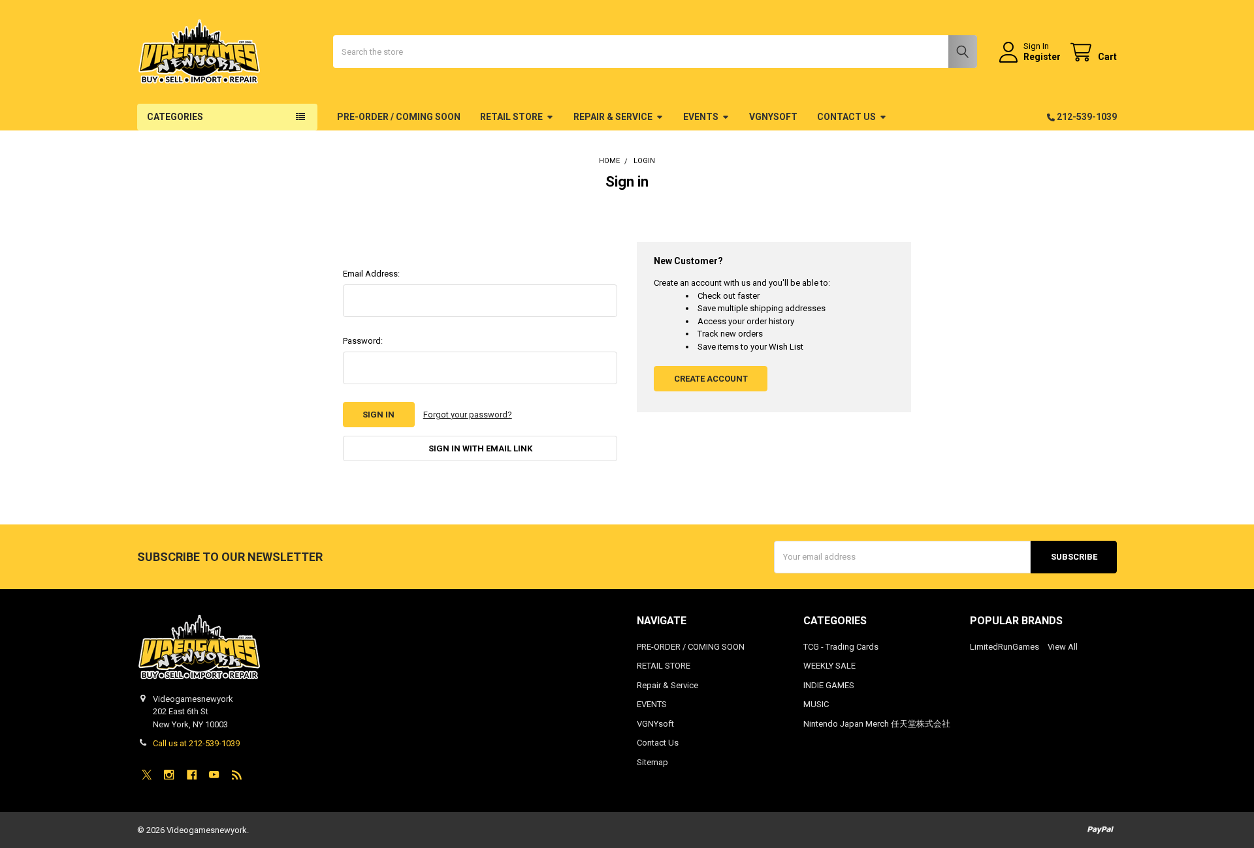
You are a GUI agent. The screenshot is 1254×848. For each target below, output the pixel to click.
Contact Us (846, 117)
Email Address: (371, 274)
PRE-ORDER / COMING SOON (398, 117)
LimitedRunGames (1004, 647)
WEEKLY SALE (829, 666)
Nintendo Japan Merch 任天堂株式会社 (876, 724)
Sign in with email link (480, 448)
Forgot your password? (467, 414)
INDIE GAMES (828, 685)
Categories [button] (175, 117)
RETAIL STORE (511, 117)
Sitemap (652, 762)
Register (1042, 57)
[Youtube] (213, 774)
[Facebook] (191, 774)
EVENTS (700, 117)
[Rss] (236, 774)
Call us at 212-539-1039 (196, 743)
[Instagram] (168, 774)
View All (1063, 647)
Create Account (711, 379)
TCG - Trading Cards (840, 647)
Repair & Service (612, 117)
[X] (146, 774)
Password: (363, 341)
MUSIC (816, 704)
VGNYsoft (773, 117)
